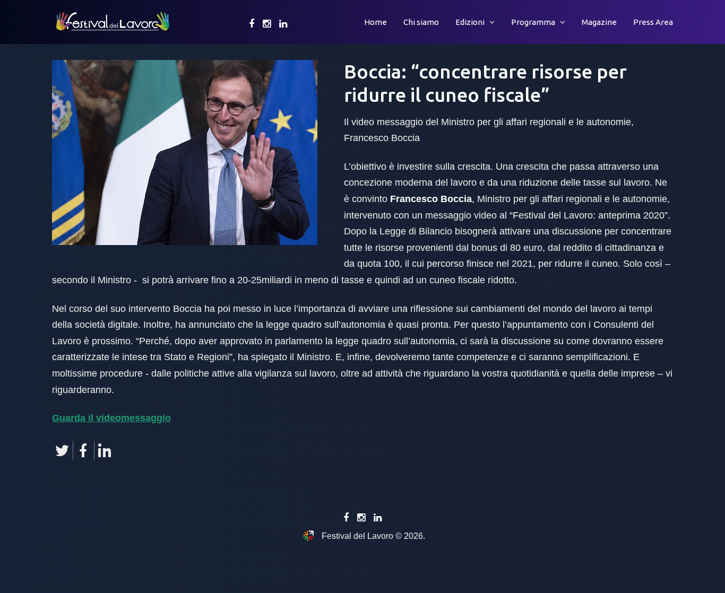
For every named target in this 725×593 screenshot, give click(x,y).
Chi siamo (421, 22)
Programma (533, 22)
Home (375, 22)
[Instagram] (267, 24)
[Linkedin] (283, 24)
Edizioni (470, 22)
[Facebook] (251, 24)
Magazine (599, 22)
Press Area (653, 22)
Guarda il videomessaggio (111, 418)
